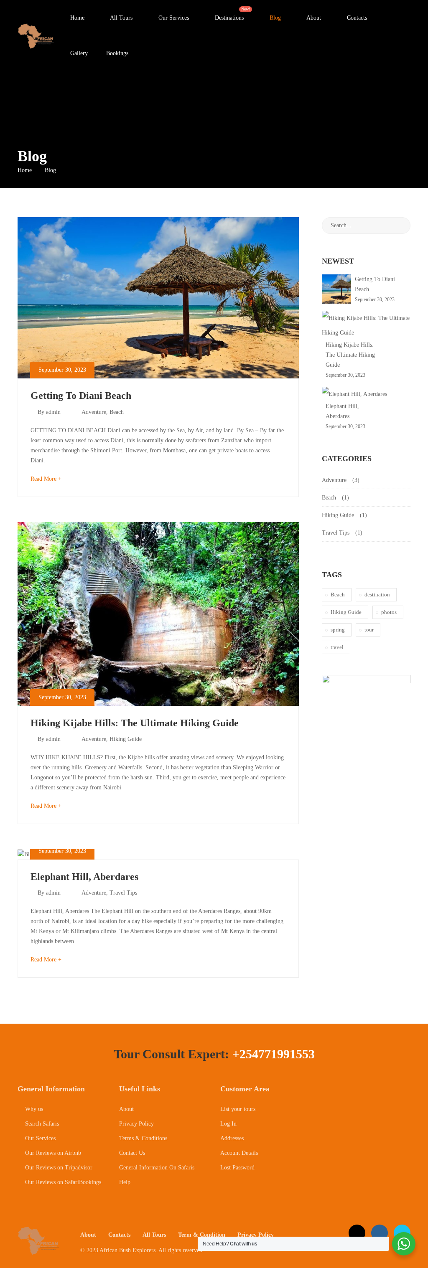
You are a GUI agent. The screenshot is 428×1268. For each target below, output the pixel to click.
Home (76, 18)
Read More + (46, 479)
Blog (274, 18)
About (313, 18)
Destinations (232, 14)
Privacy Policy (136, 1124)
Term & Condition (201, 1235)
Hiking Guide (126, 739)
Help (124, 1182)
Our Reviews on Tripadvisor (57, 1167)
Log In (228, 1124)
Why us (33, 1109)
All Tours (120, 18)
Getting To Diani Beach (81, 395)
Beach (117, 412)
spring (338, 629)
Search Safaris (41, 1124)
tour (369, 629)
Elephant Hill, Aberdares (84, 876)
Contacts (356, 18)
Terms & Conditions (143, 1138)
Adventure (94, 412)
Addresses (232, 1138)
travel (337, 647)
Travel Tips (123, 893)
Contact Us (132, 1153)
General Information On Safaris (156, 1167)
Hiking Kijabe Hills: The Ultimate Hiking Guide (135, 723)
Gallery (78, 53)
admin (53, 412)
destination (377, 594)
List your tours (237, 1109)
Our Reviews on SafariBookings (62, 1182)
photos (389, 612)
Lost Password (237, 1167)
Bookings (117, 53)
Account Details (239, 1153)
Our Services (173, 18)
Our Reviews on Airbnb (52, 1153)
